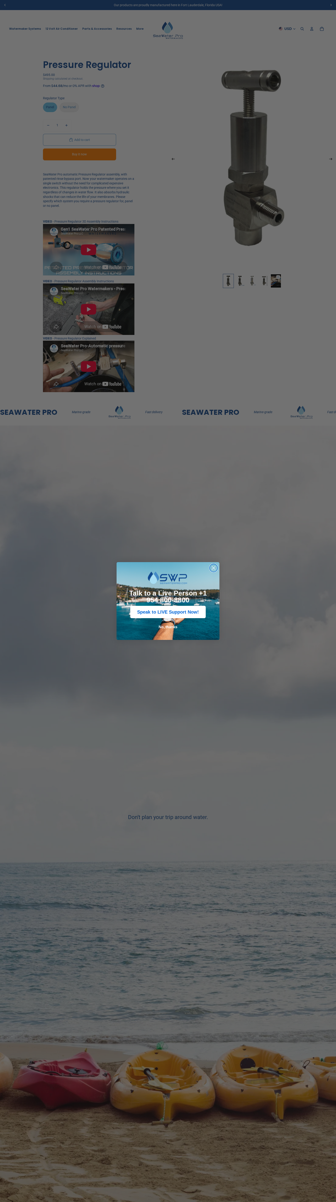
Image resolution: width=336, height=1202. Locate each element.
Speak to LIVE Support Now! (168, 611)
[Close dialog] (214, 568)
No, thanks (168, 627)
